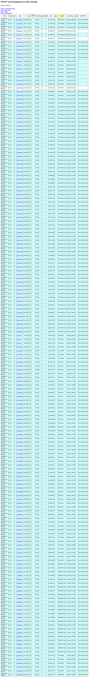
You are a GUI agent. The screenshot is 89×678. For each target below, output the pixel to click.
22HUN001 (20, 232)
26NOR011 (20, 499)
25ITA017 (19, 335)
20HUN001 (20, 187)
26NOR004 (20, 484)
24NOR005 (20, 400)
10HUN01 (20, 61)
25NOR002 (20, 449)
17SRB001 (20, 564)
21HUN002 (20, 217)
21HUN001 (20, 202)
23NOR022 (20, 373)
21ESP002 (20, 19)
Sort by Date (4, 11)
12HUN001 (20, 84)
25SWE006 (20, 667)
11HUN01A (20, 72)
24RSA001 (20, 522)
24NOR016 (20, 411)
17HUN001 (20, 114)
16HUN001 (20, 42)
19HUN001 (20, 145)
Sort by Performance (6, 13)
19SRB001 (20, 594)
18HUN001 (20, 50)
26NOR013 (20, 507)
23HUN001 (20, 263)
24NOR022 (20, 427)
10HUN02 (20, 31)
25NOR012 (20, 476)
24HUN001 (20, 289)
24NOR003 (20, 385)
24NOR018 (20, 419)
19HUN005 (20, 175)
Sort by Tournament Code (8, 8)
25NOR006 (20, 461)
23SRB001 (20, 640)
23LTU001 (20, 347)
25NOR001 (20, 434)
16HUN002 (20, 99)
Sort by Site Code (5, 10)
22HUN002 (20, 248)
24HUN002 (20, 305)
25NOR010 (20, 469)
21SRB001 (20, 610)
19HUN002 (20, 91)
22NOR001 (20, 362)
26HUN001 (20, 320)
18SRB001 (20, 579)
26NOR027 (20, 514)
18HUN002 (20, 129)
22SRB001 (20, 625)
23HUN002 (20, 278)
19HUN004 (20, 160)
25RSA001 (20, 537)
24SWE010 (20, 655)
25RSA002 (20, 552)
